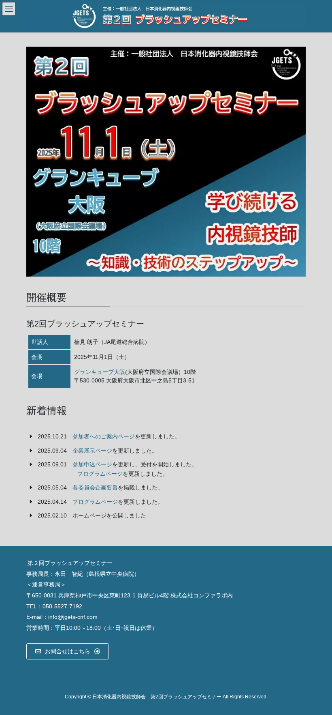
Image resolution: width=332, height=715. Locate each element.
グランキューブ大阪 (99, 372)
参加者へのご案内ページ (103, 436)
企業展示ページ (92, 450)
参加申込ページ (92, 464)
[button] (67, 651)
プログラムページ (100, 473)
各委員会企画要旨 (95, 487)
